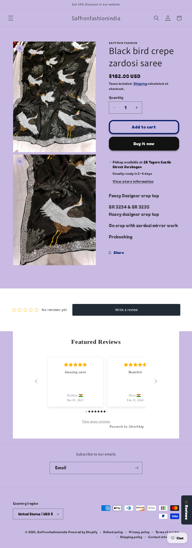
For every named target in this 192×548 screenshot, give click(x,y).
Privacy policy (139, 532)
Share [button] (119, 252)
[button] (10, 18)
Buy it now (144, 143)
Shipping (140, 83)
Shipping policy (131, 537)
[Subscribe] (136, 468)
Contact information (163, 537)
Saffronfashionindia (52, 532)
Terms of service (167, 532)
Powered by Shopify (83, 532)
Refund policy (113, 532)
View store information (133, 181)
